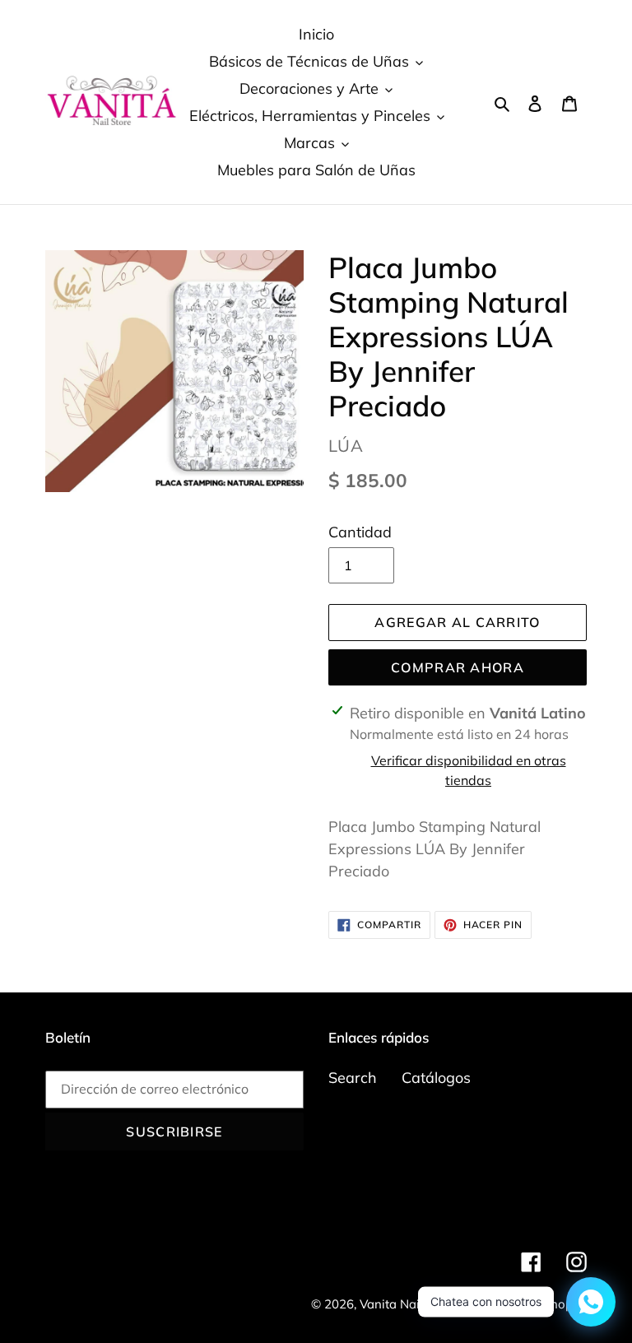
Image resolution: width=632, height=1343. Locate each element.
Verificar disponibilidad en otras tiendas (468, 770)
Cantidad (360, 532)
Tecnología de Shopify (523, 1304)
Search (352, 1077)
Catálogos (436, 1077)
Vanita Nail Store (408, 1304)
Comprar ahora (457, 667)
